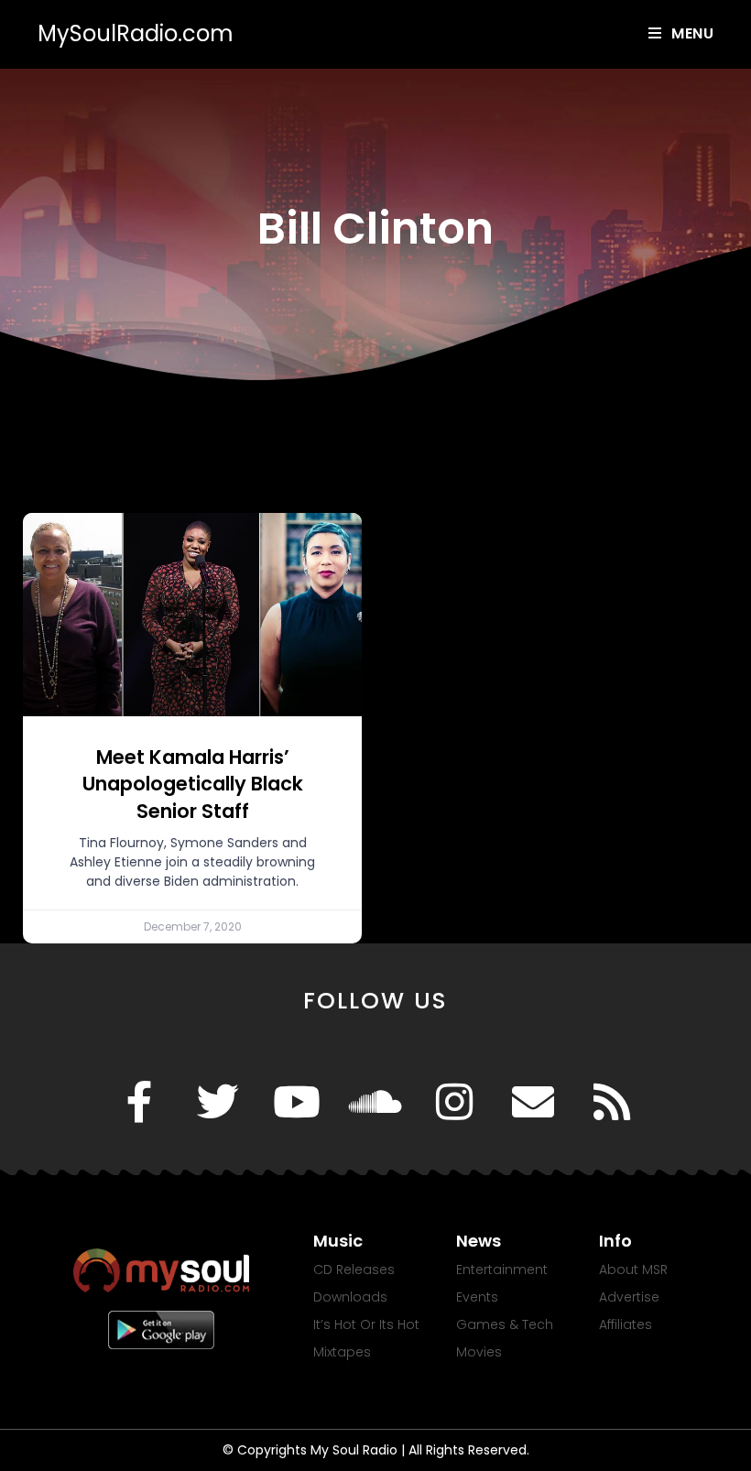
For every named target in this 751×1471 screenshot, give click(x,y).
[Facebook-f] (139, 1102)
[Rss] (612, 1102)
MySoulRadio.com (136, 33)
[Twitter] (218, 1102)
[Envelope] (533, 1102)
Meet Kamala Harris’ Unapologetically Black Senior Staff (192, 784)
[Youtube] (297, 1102)
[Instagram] (454, 1102)
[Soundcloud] (375, 1102)
